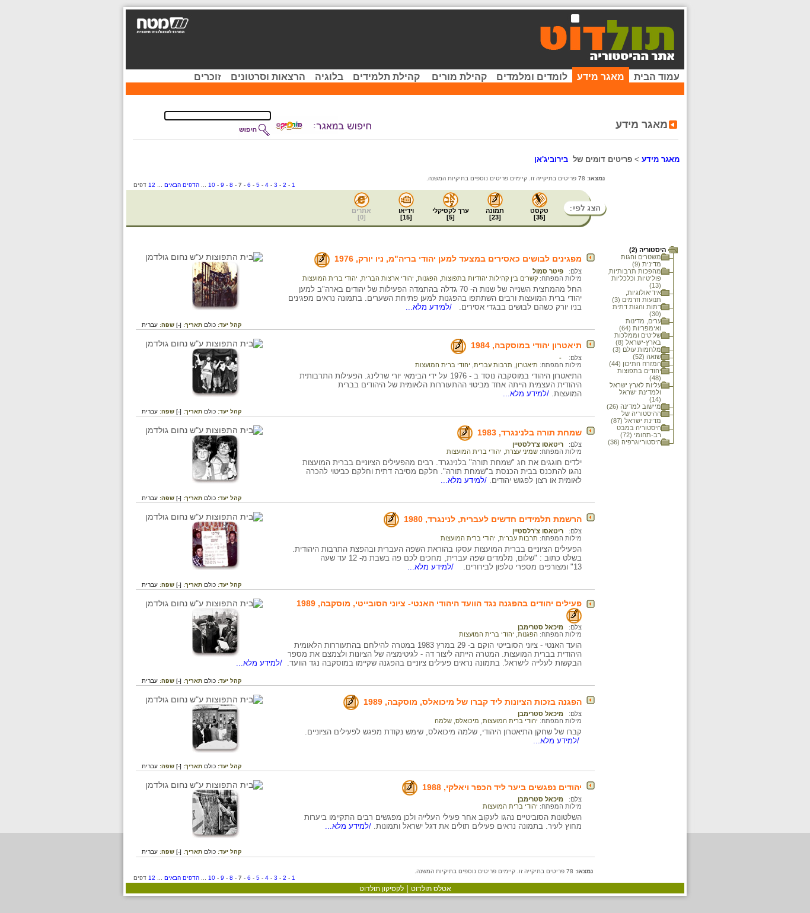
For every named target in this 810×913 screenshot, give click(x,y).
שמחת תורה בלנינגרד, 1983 (529, 432)
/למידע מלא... (430, 307)
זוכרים (207, 77)
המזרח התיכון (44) (635, 363)
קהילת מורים (459, 77)
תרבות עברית (493, 364)
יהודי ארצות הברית (387, 278)
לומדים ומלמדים (531, 77)
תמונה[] (495, 214)
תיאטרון (527, 364)
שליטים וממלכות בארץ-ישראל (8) (637, 339)
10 (211, 185)
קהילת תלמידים (386, 77)
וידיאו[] (406, 214)
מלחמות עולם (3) (637, 349)
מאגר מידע (600, 77)
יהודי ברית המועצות (330, 278)
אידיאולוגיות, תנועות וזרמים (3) (636, 296)
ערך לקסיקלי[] (450, 214)
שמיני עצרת (521, 451)
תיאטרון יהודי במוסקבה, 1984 (526, 345)
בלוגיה (329, 77)
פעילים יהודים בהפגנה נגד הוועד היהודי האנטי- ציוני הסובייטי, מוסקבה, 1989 (439, 603)
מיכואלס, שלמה (457, 720)
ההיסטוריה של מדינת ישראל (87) (636, 417)
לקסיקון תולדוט (381, 889)
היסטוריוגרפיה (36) (634, 442)
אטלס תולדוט (431, 889)
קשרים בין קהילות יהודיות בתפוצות (489, 278)
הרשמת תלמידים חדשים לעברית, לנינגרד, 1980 (493, 519)
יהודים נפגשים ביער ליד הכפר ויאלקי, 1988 (502, 787)
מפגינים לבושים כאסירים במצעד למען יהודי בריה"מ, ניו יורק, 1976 (458, 258)
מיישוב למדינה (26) (634, 406)
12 (151, 185)
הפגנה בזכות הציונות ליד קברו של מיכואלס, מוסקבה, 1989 (472, 702)
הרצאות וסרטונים (268, 77)
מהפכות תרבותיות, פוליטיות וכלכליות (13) (634, 278)
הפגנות (427, 278)
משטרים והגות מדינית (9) (641, 260)
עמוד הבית (657, 77)
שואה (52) (647, 356)
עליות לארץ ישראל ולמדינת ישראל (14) (635, 392)
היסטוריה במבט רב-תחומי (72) (639, 431)
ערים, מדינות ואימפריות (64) (640, 324)
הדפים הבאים (181, 185)
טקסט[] (539, 214)
